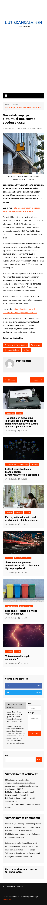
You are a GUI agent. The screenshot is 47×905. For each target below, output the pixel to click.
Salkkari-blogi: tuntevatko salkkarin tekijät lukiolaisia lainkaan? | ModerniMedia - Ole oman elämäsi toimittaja (21, 846)
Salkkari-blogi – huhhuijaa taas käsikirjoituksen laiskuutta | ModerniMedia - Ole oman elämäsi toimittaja (23, 827)
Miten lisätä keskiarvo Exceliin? (17, 780)
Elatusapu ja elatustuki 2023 (17, 345)
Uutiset (39, 128)
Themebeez (7, 899)
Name (30, 704)
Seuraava (36, 380)
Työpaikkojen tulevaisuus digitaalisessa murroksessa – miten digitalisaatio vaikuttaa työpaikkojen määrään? (21, 422)
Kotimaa (33, 128)
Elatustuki (37, 345)
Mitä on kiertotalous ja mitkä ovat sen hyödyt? (21, 612)
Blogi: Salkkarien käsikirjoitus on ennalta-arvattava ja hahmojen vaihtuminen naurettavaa (22, 834)
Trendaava (18, 512)
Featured (9, 512)
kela (27, 350)
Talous (22, 606)
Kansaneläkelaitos (13, 350)
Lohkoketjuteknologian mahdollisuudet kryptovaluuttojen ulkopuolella (22, 472)
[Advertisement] (23, 69)
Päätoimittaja (9, 128)
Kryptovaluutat (12, 464)
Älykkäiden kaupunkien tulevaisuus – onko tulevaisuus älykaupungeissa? (22, 565)
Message (31, 713)
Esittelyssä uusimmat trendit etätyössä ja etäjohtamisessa (21, 519)
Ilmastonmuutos (12, 606)
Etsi (6, 755)
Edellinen (11, 380)
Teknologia (10, 413)
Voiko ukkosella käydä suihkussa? (17, 657)
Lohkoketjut (24, 464)
